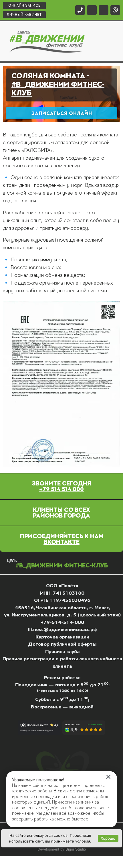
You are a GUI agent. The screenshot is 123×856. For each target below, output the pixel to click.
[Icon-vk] (92, 10)
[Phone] (80, 10)
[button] (111, 41)
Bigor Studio (76, 849)
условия (82, 841)
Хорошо (108, 838)
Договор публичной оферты (62, 644)
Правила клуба (62, 651)
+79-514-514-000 (62, 622)
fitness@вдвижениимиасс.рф (62, 629)
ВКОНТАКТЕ (62, 541)
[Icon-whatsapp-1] (103, 10)
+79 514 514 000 (61, 489)
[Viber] (115, 10)
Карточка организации (62, 637)
